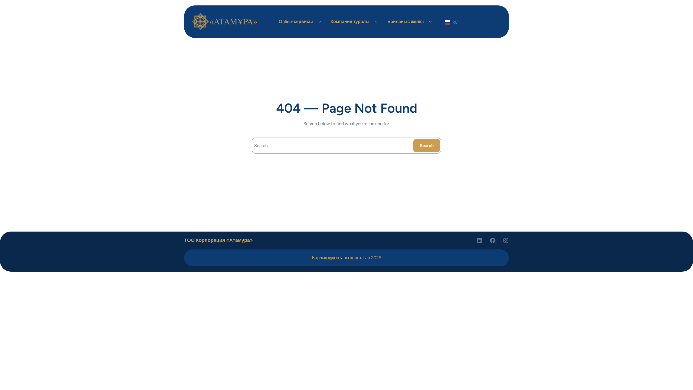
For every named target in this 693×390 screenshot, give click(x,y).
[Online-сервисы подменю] (319, 21)
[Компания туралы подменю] (376, 21)
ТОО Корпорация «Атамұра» (218, 240)
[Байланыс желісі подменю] (430, 21)
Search (427, 145)
